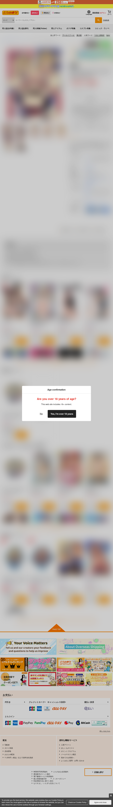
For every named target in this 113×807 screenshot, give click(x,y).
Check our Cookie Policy (77, 802)
